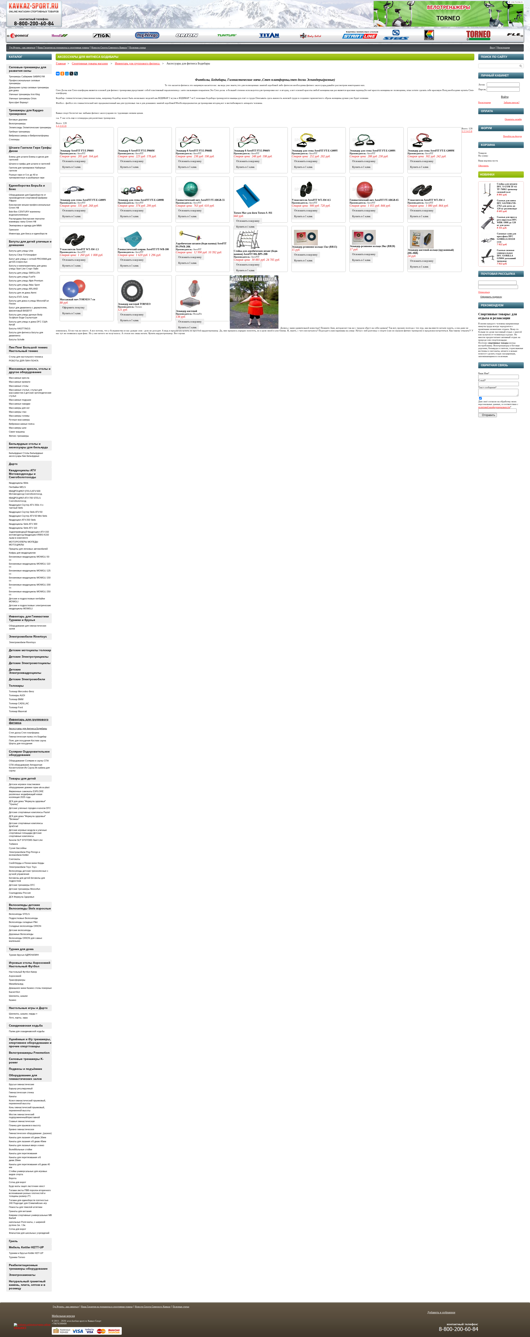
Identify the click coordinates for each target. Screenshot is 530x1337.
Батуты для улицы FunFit (22, 276)
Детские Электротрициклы (28, 656)
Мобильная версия (63, 1316)
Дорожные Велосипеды (21, 934)
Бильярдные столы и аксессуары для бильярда (28, 445)
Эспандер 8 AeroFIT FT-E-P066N (252, 150)
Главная (61, 63)
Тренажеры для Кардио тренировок (26, 112)
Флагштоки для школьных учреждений (29, 1233)
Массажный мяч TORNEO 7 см (77, 299)
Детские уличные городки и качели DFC (30, 808)
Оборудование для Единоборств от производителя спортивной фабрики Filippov (28, 198)
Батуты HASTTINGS (19, 328)
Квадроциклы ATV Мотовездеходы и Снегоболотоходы (22, 474)
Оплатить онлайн (513, 119)
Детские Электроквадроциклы (25, 671)
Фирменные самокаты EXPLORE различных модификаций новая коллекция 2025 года (26, 794)
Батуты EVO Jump (18, 297)
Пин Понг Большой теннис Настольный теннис (28, 349)
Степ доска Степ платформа (24, 732)
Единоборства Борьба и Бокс (27, 187)
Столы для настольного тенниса (26, 356)
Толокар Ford (16, 707)
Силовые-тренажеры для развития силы (27, 68)
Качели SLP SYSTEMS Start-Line (26, 840)
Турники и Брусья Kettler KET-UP (26, 1253)
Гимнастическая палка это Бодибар (27, 736)
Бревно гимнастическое (21, 1129)
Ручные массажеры (19, 419)
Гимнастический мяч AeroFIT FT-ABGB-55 (200, 200)
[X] (71, 73)
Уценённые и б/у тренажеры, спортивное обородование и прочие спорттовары (30, 1043)
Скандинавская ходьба (26, 1025)
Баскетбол (14, 992)
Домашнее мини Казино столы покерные (30, 988)
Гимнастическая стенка (21, 1092)
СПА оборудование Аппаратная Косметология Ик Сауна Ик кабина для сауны (29, 768)
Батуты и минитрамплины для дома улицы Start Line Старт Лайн (28, 267)
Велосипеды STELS (19, 914)
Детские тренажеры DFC (22, 885)
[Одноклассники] (62, 73)
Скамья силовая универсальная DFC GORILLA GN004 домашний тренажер (506, 255)
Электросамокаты (22, 1274)
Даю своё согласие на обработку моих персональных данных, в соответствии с (498, 404)
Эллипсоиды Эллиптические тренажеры (30, 127)
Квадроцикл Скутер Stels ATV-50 (25, 512)
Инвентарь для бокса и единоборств (28, 233)
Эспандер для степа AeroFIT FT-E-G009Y (315, 150)
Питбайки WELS (17, 487)
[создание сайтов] (24, 1324)
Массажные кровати (19, 382)
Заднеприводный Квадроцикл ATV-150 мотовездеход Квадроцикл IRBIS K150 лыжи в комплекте (29, 535)
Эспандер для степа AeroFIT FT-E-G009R (141, 200)
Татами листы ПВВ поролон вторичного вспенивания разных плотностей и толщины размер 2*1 (30, 1193)
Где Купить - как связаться (22, 47)
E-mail (482, 380)
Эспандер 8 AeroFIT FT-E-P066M (136, 150)
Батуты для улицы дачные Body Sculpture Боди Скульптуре (25, 316)
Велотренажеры (17, 123)
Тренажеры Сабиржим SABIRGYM (27, 76)
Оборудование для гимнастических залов (25, 1077)
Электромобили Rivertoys (28, 636)
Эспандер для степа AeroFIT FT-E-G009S (372, 150)
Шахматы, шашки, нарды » (23, 1013)
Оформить (483, 165)
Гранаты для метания (20, 1211)
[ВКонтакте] (58, 73)
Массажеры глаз (17, 412)
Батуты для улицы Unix (21, 251)
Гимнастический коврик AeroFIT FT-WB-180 (143, 249)
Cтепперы (14, 139)
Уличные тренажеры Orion (22, 98)
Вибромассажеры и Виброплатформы (29, 135)
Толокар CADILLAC (19, 703)
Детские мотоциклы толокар (30, 650)
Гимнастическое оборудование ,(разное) (30, 1133)
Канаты (13, 1096)
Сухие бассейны (17, 848)
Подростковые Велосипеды (23, 918)
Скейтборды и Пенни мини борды (26, 863)
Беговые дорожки (18, 119)
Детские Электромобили (27, 679)
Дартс (13, 463)
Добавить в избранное (441, 1312)
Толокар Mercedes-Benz (21, 691)
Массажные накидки (19, 403)
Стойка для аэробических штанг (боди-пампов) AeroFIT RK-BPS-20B (256, 252)
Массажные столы (18, 386)
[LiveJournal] (76, 73)
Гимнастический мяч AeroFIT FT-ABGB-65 (374, 200)
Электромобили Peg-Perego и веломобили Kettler (24, 853)
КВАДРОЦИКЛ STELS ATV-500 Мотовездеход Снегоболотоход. (25, 492)
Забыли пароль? (511, 102)
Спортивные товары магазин (90, 63)
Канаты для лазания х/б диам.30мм (27, 1137)
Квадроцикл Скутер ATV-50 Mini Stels (28, 516)
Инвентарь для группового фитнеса (137, 63)
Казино (12, 1000)
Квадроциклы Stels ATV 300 (23, 524)
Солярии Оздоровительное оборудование (29, 753)
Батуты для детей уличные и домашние (30, 243)
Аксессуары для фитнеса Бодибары (28, 728)
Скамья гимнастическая (22, 1121)
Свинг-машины (17, 431)
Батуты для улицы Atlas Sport (24, 285)
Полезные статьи (137, 47)
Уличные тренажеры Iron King (24, 94)
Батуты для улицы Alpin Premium (26, 280)
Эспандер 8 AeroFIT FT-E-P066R (194, 150)
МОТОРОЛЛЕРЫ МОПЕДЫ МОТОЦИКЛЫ (23, 543)
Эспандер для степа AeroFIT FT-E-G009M (431, 150)
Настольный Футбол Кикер (23, 972)
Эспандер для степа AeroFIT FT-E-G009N (83, 200)
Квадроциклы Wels (18, 483)
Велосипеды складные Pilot (23, 922)
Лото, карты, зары (18, 1017)
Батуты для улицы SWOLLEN (24, 273)
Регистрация (503, 47)
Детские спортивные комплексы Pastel (29, 812)
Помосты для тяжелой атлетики (25, 1207)
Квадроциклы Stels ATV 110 (23, 528)
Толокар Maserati (18, 711)
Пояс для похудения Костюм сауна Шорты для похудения (27, 742)
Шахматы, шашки (18, 996)
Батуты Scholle (16, 339)
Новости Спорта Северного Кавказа (109, 47)
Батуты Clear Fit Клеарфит (23, 254)
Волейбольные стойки (20, 1149)
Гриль (13, 1241)
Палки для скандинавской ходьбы (27, 1031)
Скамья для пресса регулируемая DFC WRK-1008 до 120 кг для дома (507, 221)
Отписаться (484, 292)
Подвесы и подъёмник (25, 1068)
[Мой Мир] (67, 73)
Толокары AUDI (17, 695)
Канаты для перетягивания (23, 1153)
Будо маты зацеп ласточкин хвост (27, 1186)
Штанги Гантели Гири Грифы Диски (30, 149)
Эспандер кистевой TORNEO (134, 304)
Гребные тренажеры (19, 131)
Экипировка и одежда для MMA (25, 225)
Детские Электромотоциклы (30, 663)
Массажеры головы (19, 416)
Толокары (16, 685)
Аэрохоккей (15, 976)
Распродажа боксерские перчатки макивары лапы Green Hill (27, 220)
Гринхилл (14, 229)
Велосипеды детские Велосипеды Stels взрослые (30, 906)
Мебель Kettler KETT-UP (26, 1247)
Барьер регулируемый (21, 1088)
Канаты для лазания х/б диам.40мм (27, 1141)
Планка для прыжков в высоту (25, 1125)
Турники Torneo (17, 1257)
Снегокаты (14, 859)
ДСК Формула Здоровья (21, 897)
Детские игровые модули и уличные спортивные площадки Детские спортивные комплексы (28, 833)
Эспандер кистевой (186, 311)
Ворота (12, 1178)
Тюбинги (13, 844)
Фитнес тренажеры (19, 436)
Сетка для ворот (17, 1182)
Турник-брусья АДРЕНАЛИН (24, 955)
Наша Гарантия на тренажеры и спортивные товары (63, 47)
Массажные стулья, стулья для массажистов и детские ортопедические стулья (30, 393)
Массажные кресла (19, 378)
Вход (492, 47)
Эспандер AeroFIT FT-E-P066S (77, 150)
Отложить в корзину (74, 161)
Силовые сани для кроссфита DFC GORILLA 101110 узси (506, 237)
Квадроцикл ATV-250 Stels (22, 520)
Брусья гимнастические (21, 1084)
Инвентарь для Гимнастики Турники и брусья (29, 618)
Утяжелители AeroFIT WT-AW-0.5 (311, 200)
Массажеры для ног (19, 408)
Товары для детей (22, 778)
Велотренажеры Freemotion (29, 1052)
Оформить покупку (73, 307)
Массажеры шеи (17, 428)
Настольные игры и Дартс (28, 1008)
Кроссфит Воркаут (18, 102)
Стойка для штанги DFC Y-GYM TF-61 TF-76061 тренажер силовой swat (507, 188)
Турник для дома (21, 949)
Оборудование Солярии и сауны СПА (29, 760)
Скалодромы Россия (20, 893)
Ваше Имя (483, 373)
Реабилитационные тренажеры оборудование (28, 1266)
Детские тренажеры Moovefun (24, 889)
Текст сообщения (487, 387)
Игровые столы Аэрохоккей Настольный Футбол (29, 964)
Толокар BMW (16, 699)
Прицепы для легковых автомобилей (28, 549)
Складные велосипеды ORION (25, 926)
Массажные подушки (20, 400)
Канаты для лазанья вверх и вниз (26, 1145)
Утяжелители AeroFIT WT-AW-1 (426, 200)
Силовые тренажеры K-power (26, 1060)
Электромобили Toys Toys (23, 867)
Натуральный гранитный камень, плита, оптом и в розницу (27, 1285)
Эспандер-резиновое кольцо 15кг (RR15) (314, 246)
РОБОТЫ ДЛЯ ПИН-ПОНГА (23, 360)
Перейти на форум (512, 136)
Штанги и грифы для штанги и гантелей (29, 163)
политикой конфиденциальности (494, 407)
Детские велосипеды (20, 930)
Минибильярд (16, 984)
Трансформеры (17, 980)
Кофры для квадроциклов (22, 553)
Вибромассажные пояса (21, 424)
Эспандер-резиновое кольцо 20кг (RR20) (372, 246)
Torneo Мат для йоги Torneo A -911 (253, 212)
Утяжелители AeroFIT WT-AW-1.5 (79, 249)
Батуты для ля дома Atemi (22, 292)
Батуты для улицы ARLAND (23, 288)
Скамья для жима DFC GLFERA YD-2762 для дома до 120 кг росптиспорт (507, 204)
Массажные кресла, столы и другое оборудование (30, 370)
